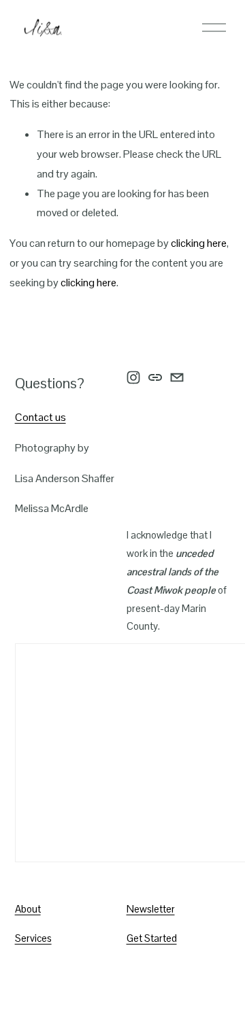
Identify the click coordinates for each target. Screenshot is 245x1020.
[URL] (155, 377)
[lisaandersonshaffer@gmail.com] (177, 377)
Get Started (152, 938)
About (28, 908)
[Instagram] (133, 377)
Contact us (40, 417)
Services (33, 938)
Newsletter (151, 908)
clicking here (199, 243)
